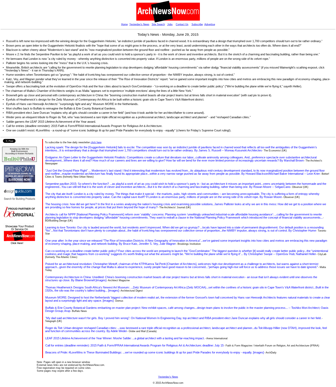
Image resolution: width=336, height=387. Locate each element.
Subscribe (197, 24)
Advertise (209, 24)
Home (124, 24)
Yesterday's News (139, 24)
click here (96, 142)
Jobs (170, 24)
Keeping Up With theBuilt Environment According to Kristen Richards (19, 151)
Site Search (158, 24)
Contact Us (182, 24)
